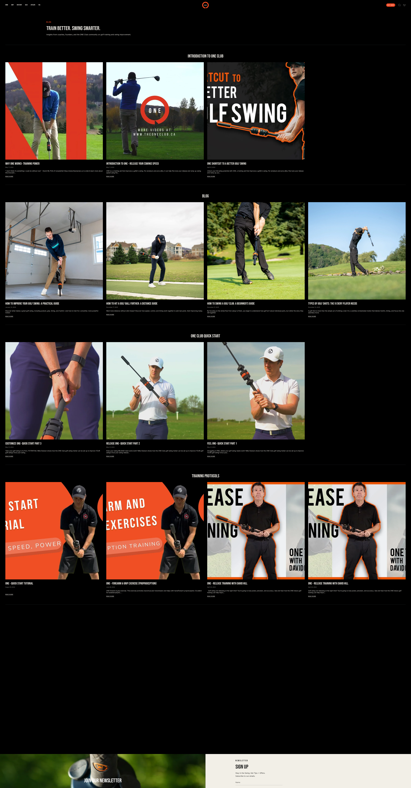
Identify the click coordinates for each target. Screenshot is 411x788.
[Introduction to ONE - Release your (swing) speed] (155, 111)
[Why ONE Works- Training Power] (54, 111)
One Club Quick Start (205, 336)
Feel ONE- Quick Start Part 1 (222, 443)
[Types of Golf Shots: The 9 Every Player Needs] (357, 251)
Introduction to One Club (205, 56)
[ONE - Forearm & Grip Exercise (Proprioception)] (155, 530)
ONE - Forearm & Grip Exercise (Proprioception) (131, 583)
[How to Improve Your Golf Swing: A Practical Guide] (54, 251)
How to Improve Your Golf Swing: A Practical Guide (32, 304)
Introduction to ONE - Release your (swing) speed (132, 164)
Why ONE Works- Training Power (22, 164)
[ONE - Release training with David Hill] (256, 530)
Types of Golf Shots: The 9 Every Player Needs (332, 304)
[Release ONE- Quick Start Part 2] (155, 390)
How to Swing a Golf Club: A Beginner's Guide (231, 304)
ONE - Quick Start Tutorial (19, 583)
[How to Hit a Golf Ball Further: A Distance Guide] (155, 251)
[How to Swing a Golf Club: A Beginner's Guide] (256, 251)
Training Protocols (205, 476)
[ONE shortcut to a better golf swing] (256, 111)
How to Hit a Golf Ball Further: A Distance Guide (131, 304)
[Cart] (404, 5)
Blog (205, 196)
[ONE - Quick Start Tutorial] (54, 530)
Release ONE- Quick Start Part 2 (123, 443)
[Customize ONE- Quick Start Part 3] (54, 390)
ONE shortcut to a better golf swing (226, 164)
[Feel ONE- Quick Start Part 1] (256, 390)
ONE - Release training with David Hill (227, 583)
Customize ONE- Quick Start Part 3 (23, 443)
